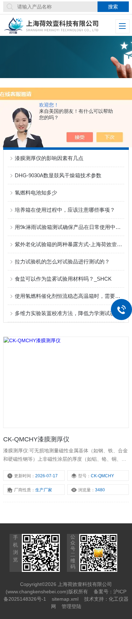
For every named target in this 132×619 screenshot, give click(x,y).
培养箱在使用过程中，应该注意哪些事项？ (65, 210)
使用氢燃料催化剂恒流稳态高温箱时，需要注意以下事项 (69, 296)
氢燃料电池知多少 (36, 193)
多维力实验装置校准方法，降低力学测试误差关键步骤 (69, 313)
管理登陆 (71, 606)
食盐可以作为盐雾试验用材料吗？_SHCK (63, 279)
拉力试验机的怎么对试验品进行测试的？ (62, 261)
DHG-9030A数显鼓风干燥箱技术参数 (58, 175)
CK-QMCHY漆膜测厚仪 (36, 439)
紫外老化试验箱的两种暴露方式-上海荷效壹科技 (69, 244)
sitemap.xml (65, 599)
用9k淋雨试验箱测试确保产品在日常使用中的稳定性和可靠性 (69, 227)
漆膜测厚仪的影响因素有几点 (49, 158)
